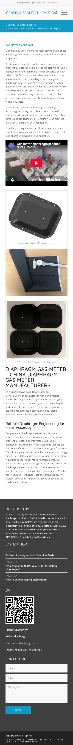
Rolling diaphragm (16, 636)
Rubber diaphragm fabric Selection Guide (29, 555)
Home (23, 28)
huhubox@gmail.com (38, 537)
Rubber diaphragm (16, 630)
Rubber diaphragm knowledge (23, 649)
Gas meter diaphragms (20, 24)
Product (32, 28)
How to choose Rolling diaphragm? (26, 579)
